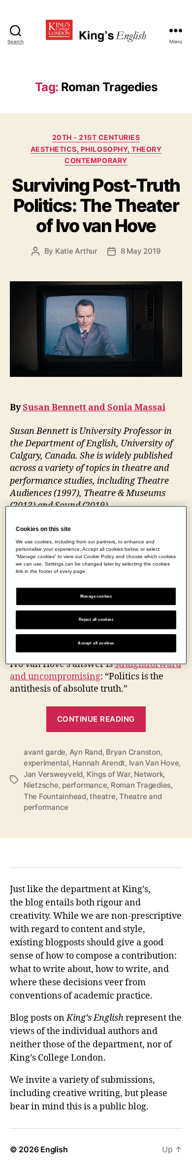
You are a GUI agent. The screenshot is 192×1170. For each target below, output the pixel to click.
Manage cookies (96, 597)
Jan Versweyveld (53, 774)
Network (148, 774)
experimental (46, 763)
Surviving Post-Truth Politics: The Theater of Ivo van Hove (96, 205)
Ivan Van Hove (154, 763)
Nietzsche (41, 785)
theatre (102, 796)
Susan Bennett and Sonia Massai (94, 407)
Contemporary (95, 160)
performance (84, 785)
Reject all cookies (96, 620)
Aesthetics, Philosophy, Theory (96, 149)
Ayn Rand (85, 752)
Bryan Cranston (133, 752)
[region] (96, 585)
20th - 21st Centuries (96, 137)
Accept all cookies (96, 643)
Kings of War (108, 774)
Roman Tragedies (141, 785)
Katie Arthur (76, 251)
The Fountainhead (55, 796)
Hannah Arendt (98, 763)
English (53, 1149)
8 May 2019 (140, 251)
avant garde (44, 752)
